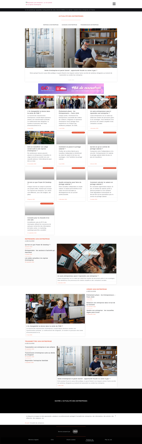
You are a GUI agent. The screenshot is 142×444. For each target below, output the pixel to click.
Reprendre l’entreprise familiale (36, 360)
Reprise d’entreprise (51, 24)
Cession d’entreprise (69, 24)
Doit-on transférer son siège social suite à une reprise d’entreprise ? (37, 149)
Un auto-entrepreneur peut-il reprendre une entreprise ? (78, 276)
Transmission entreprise (89, 24)
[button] (71, 417)
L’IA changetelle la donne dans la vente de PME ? (44, 326)
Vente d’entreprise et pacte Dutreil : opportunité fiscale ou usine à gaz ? (71, 70)
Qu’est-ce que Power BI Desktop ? (37, 245)
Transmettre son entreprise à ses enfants (40, 347)
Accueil (27, 423)
